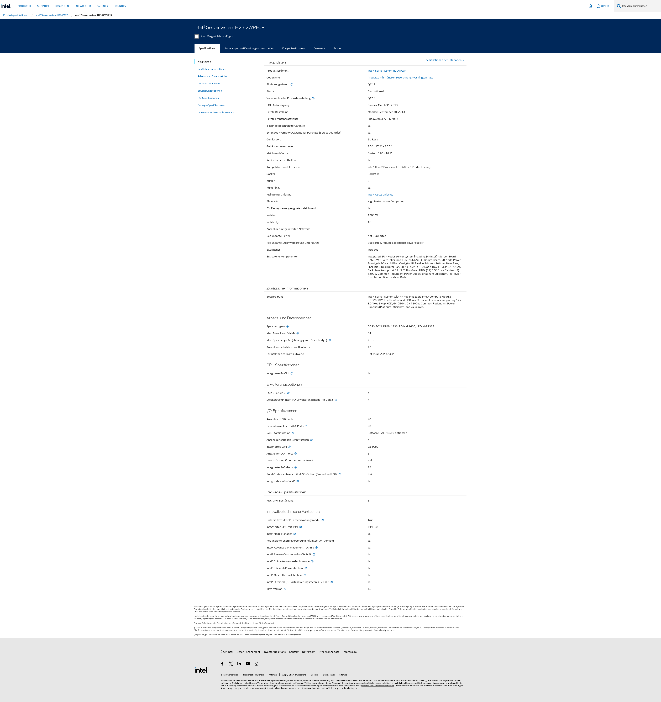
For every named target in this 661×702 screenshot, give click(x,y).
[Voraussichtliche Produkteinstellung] (313, 98)
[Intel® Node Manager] (294, 533)
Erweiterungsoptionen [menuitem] (210, 90)
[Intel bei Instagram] (256, 664)
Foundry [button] (120, 6)
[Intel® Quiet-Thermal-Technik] (305, 575)
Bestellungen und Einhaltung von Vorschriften (249, 48)
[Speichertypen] (287, 326)
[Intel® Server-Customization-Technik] (314, 554)
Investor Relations (275, 652)
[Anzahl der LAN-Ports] (295, 453)
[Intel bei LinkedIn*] (239, 664)
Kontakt (294, 652)
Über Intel (227, 652)
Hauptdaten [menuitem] (204, 61)
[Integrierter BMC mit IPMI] (300, 526)
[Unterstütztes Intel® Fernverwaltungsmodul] (323, 520)
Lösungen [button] (62, 6)
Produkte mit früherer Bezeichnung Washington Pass (400, 77)
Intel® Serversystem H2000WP (387, 70)
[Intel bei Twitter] (231, 664)
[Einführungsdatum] (292, 84)
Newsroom (308, 652)
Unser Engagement (248, 652)
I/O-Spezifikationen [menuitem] (208, 97)
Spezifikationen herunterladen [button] (442, 60)
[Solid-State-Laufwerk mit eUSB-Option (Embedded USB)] (340, 474)
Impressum (350, 652)
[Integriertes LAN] (289, 446)
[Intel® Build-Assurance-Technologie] (312, 561)
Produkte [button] (25, 6)
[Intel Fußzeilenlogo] (201, 670)
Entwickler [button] (83, 6)
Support (338, 48)
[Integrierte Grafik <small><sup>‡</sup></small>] (292, 373)
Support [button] (43, 6)
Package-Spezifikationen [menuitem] (211, 105)
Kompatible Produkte (293, 48)
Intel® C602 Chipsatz (380, 194)
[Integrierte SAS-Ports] (295, 467)
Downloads (319, 48)
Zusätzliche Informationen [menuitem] (212, 69)
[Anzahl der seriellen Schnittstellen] (311, 439)
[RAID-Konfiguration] (293, 432)
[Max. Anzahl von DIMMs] (298, 333)
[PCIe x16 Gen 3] (288, 392)
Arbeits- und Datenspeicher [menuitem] (213, 76)
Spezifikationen (207, 48)
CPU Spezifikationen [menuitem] (209, 83)
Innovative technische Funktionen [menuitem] (216, 112)
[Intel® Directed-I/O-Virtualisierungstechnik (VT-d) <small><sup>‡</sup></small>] (332, 581)
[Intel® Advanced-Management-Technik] (316, 547)
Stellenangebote (329, 652)
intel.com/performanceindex (353, 683)
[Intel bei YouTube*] (248, 664)
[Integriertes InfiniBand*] (298, 481)
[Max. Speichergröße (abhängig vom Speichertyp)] (330, 340)
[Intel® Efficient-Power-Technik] (306, 568)
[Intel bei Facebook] (222, 664)
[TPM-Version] (285, 588)
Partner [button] (102, 6)
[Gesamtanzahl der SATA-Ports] (306, 426)
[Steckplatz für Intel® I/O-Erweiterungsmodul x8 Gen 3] (336, 399)
